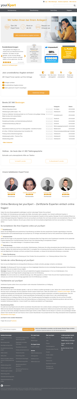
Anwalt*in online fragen (64, 291)
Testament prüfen (20, 352)
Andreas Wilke (47, 192)
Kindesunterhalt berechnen (22, 350)
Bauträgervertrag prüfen (6, 345)
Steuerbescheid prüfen (21, 347)
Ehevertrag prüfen (20, 355)
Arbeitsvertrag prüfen (6, 365)
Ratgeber (33, 337)
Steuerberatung (34, 10)
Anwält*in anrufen (21, 161)
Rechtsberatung (12, 10)
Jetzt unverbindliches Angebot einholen (27, 35)
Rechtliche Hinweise (51, 363)
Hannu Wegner (11, 192)
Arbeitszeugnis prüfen (6, 368)
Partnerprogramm (50, 346)
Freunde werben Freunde (52, 349)
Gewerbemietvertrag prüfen (7, 376)
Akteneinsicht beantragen (22, 358)
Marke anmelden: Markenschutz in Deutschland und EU (7, 360)
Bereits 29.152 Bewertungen (9, 65)
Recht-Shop (53, 10)
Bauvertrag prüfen (5, 342)
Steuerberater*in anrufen (57, 161)
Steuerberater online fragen (8, 314)
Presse (48, 343)
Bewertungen (34, 340)
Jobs (47, 340)
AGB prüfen (3, 355)
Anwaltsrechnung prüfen (22, 361)
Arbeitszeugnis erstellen (6, 371)
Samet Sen (66, 192)
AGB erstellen (4, 352)
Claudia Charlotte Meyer (29, 192)
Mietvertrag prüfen (5, 373)
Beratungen (20, 102)
